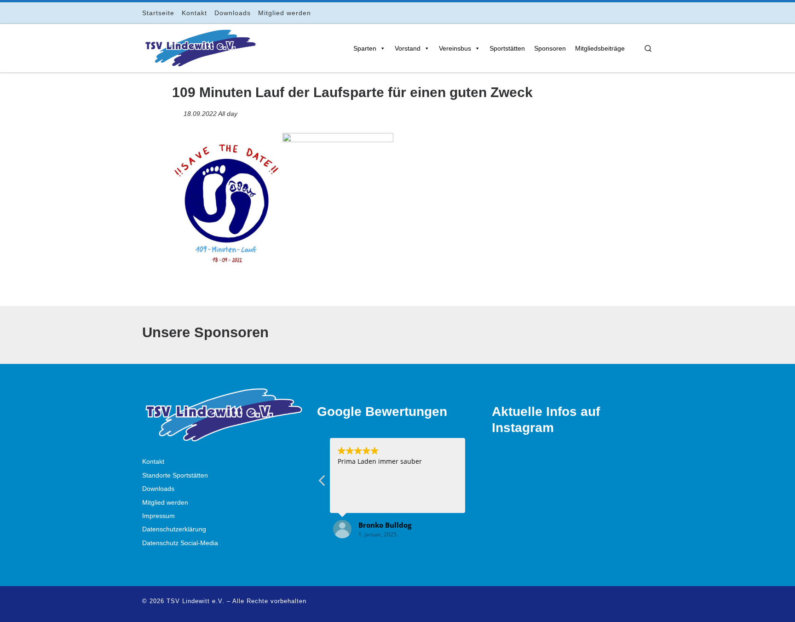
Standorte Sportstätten (175, 475)
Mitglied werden (165, 502)
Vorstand (408, 48)
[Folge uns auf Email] (637, 12)
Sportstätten (507, 48)
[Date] (177, 111)
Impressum (158, 516)
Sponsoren (550, 48)
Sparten (364, 48)
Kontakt (153, 461)
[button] (322, 483)
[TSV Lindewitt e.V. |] (199, 46)
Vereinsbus (455, 48)
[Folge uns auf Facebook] (611, 12)
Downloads (158, 488)
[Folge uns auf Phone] (650, 12)
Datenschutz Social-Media (180, 543)
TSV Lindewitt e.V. (196, 601)
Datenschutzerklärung (174, 529)
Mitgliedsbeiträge (600, 48)
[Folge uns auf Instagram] (624, 12)
